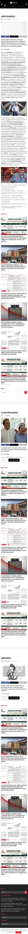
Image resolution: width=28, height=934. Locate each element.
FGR (12, 188)
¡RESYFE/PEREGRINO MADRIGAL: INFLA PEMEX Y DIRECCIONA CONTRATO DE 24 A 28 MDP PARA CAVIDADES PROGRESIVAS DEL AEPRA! (13, 267)
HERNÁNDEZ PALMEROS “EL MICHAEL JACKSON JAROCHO (12, 193)
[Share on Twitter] (14, 36)
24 (9, 525)
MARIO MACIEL (15, 197)
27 (9, 609)
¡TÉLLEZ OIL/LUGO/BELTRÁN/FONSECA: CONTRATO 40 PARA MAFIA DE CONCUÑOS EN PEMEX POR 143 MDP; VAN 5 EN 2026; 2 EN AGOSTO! (14, 239)
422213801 (9, 185)
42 (9, 496)
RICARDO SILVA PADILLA (20, 199)
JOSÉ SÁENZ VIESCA (6, 195)
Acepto (18, 932)
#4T (5, 185)
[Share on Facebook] (5, 36)
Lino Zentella (7, 19)
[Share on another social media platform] (23, 36)
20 (9, 638)
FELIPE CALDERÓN (6, 188)
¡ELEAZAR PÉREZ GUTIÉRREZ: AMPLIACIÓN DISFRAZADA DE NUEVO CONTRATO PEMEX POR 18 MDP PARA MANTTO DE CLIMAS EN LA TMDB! (14, 380)
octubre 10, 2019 (16, 19)
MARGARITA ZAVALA (6, 197)
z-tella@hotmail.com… (19, 52)
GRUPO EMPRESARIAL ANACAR (8, 190)
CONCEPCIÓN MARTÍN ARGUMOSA (9, 187)
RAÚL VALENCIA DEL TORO (7, 199)
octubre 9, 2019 (16, 661)
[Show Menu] (1, 4)
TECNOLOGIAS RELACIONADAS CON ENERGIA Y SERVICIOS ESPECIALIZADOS (12, 207)
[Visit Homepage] (14, 2)
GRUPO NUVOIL (20, 190)
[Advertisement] (14, 397)
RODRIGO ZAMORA (6, 201)
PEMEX (21, 197)
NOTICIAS (4, 233)
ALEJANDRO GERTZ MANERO (19, 185)
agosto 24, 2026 (5, 384)
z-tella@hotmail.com (18, 457)
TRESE (3, 209)
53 (9, 582)
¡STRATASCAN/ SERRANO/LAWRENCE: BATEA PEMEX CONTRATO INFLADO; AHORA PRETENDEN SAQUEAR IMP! (14, 352)
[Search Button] (26, 4)
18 (9, 554)
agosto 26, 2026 (5, 243)
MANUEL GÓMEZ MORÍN (17, 195)
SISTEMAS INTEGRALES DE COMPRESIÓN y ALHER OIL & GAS (14, 204)
